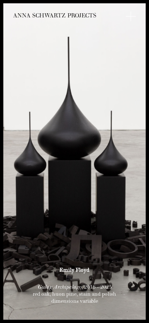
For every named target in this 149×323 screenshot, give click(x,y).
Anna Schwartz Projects (54, 16)
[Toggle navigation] (131, 17)
